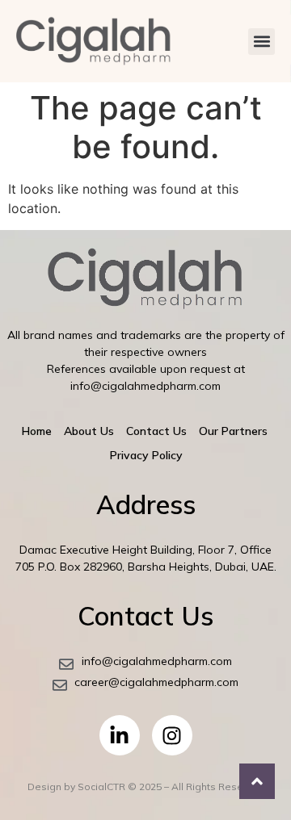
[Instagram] (172, 735)
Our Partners (233, 431)
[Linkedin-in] (119, 735)
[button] (261, 41)
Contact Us (156, 431)
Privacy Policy (146, 455)
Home (37, 431)
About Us (89, 431)
